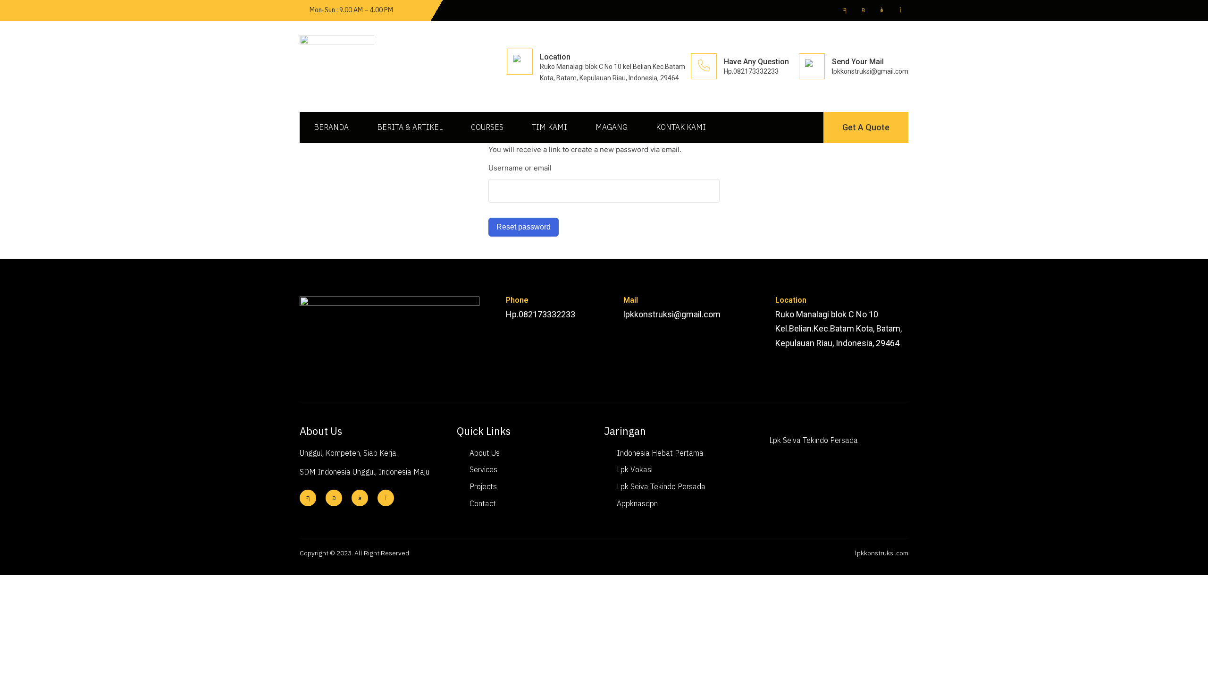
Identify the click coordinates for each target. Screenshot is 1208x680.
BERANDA (331, 127)
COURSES (487, 127)
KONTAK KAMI (681, 127)
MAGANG (612, 127)
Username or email (520, 167)
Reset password (523, 227)
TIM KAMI (549, 127)
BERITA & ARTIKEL (410, 127)
